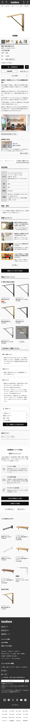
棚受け (21, 6)
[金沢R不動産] (4, 714)
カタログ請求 (4, 642)
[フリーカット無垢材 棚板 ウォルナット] (7, 570)
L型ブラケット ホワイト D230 (22, 580)
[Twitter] (13, 700)
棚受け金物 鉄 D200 (5, 299)
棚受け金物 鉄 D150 (20, 321)
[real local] (18, 720)
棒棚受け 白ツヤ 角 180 (6, 558)
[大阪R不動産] (18, 714)
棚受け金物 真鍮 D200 (5, 321)
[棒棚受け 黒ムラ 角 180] (7, 527)
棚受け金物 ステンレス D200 (22, 299)
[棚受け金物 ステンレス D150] (7, 332)
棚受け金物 (27, 6)
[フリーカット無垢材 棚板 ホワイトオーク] (22, 549)
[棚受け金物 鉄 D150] (22, 312)
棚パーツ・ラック (15, 6)
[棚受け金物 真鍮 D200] (7, 312)
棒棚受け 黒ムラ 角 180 (6, 537)
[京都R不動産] (11, 714)
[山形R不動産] (11, 711)
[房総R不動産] (18, 711)
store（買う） (8, 6)
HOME (2, 6)
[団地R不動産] (18, 717)
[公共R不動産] (25, 717)
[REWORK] (25, 720)
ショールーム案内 (5, 639)
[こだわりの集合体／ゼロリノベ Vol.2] (13, 122)
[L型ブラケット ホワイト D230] (22, 570)
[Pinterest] (9, 700)
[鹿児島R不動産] (11, 717)
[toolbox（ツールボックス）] (15, 2)
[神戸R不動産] (25, 714)
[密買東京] (4, 720)
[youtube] (21, 700)
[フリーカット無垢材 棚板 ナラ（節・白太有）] (22, 527)
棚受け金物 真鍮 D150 (5, 607)
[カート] (6, 2)
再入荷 (3, 301)
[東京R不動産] (4, 711)
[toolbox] (6, 621)
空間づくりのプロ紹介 (6, 646)
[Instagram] (4, 700)
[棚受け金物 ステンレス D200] (22, 290)
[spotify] (25, 700)
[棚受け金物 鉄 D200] (7, 290)
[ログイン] (2, 2)
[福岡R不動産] (4, 717)
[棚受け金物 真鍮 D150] (7, 598)
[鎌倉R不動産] (25, 711)
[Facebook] (17, 700)
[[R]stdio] (11, 720)
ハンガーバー (18, 98)
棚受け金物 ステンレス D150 (7, 341)
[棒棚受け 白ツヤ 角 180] (7, 549)
